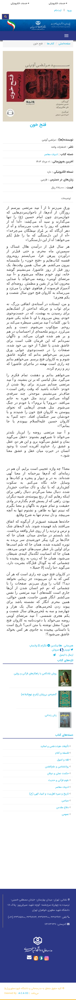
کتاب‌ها (50, 44)
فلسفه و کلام (62, 753)
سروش (56, 650)
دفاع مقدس (62, 807)
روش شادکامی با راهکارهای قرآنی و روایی (35, 673)
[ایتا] (36, 958)
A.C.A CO (23, 993)
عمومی (65, 814)
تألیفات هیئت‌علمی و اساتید (54, 746)
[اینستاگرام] (46, 958)
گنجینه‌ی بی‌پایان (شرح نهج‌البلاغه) (39, 694)
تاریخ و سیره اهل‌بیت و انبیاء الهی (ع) (49, 794)
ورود (69, 10)
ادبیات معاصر (51, 154)
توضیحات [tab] (66, 198)
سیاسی (65, 801)
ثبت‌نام (57, 10)
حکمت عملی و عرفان (58, 773)
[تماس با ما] (30, 957)
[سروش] (41, 958)
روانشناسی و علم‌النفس (57, 767)
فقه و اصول (63, 760)
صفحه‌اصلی (64, 44)
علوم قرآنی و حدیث (58, 780)
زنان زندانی (51, 715)
